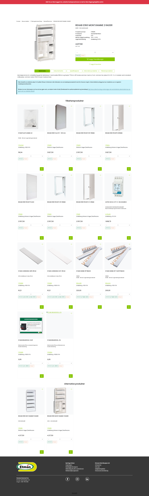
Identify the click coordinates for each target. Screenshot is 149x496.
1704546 (20, 145)
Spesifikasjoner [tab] (74, 71)
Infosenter (98, 465)
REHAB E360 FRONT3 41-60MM (56, 202)
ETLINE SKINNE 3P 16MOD (83, 271)
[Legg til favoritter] (42, 106)
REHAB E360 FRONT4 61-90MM (85, 133)
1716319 (49, 145)
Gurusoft (74, 493)
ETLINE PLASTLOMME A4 (25, 133)
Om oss (97, 467)
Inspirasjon (69, 465)
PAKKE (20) (114, 297)
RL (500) (26, 366)
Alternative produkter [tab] (90, 71)
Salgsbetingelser (100, 469)
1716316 (49, 428)
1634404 (108, 283)
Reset (83, 55)
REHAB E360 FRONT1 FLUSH (26, 202)
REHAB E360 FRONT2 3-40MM (85, 202)
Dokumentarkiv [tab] (58, 71)
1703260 (20, 283)
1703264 (49, 352)
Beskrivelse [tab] (42, 71)
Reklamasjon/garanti (72, 470)
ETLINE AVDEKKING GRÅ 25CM (27, 271)
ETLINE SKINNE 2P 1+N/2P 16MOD (114, 271)
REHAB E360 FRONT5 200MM (113, 133)
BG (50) (26, 297)
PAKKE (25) (85, 297)
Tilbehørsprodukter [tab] (107, 71)
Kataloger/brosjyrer (72, 467)
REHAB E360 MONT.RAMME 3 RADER (57, 416)
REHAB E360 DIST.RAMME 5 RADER (28, 416)
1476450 (108, 214)
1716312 (49, 214)
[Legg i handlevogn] (42, 169)
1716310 (20, 214)
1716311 (78, 214)
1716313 (78, 145)
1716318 (20, 428)
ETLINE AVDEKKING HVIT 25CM (56, 271)
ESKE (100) (33, 297)
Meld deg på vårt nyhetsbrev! (75, 469)
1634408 (78, 283)
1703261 (49, 283)
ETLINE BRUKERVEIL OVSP (25, 340)
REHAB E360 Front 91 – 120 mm (56, 133)
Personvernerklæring (101, 470)
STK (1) (78, 55)
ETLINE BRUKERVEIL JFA (54, 340)
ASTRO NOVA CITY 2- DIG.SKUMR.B (115, 202)
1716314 (107, 145)
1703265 (20, 352)
